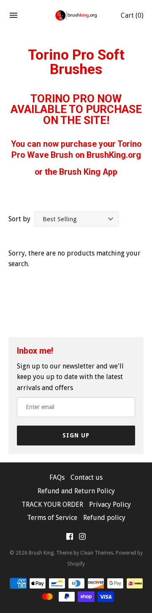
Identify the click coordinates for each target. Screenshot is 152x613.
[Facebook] (69, 538)
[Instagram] (82, 538)
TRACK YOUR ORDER (52, 504)
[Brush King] (76, 15)
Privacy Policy (110, 504)
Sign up (76, 435)
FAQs (57, 477)
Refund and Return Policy (76, 491)
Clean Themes (96, 553)
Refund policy (104, 518)
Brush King (41, 553)
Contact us (87, 477)
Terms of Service (52, 518)
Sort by (19, 219)
